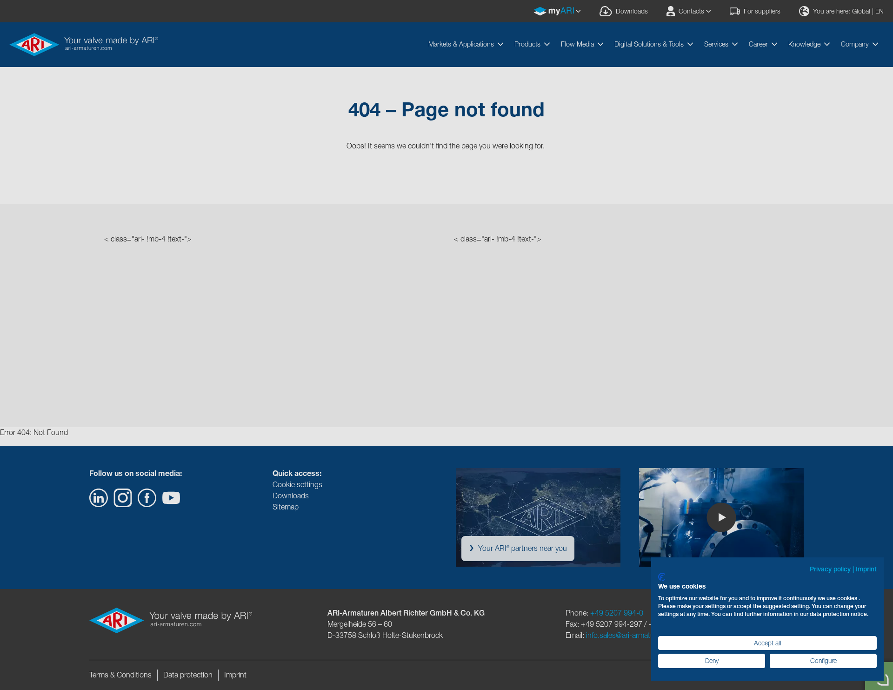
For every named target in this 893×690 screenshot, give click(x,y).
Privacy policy (830, 569)
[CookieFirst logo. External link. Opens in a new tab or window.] (661, 577)
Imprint (866, 569)
